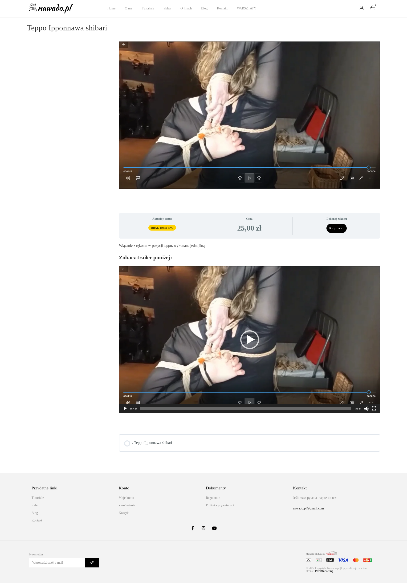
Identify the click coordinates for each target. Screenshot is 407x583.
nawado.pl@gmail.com (308, 508)
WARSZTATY (246, 8)
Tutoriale (148, 8)
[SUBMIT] (92, 562)
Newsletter (36, 554)
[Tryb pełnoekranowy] (374, 408)
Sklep (167, 8)
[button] (249, 339)
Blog (204, 8)
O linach (186, 8)
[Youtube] (214, 528)
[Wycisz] (366, 408)
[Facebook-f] (193, 528)
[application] (249, 339)
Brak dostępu (162, 227)
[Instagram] (203, 528)
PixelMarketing (324, 571)
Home (111, 8)
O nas (128, 8)
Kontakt (222, 8)
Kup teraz (336, 228)
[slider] (245, 408)
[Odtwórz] (125, 408)
